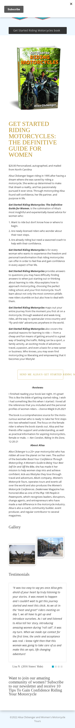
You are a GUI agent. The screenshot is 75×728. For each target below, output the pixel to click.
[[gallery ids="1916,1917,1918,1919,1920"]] (22, 554)
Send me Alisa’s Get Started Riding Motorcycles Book (41, 374)
